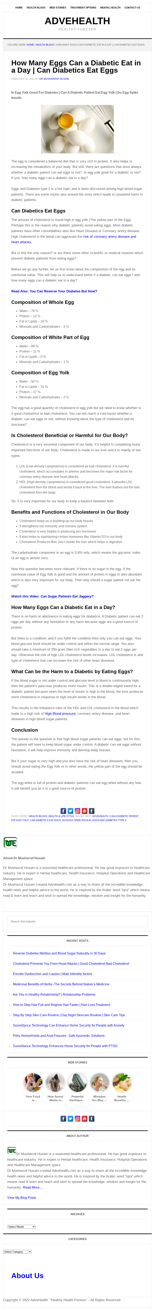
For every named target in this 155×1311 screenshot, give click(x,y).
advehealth (100, 816)
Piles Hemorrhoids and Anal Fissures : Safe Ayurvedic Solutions (59, 1035)
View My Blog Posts (21, 1197)
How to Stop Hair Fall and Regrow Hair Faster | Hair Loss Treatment (61, 1005)
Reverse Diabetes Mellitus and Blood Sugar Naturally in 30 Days (59, 953)
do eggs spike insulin (76, 820)
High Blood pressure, (60, 714)
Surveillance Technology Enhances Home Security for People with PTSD (65, 1046)
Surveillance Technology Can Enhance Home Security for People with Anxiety (68, 1025)
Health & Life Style (61, 816)
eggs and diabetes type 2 (109, 820)
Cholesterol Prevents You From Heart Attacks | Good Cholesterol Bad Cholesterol (71, 963)
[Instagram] (77, 811)
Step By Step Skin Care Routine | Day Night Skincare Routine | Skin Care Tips (69, 1015)
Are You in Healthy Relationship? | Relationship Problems (54, 994)
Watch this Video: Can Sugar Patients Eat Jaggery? (52, 596)
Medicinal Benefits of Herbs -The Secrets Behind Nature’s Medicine (61, 984)
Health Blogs (38, 816)
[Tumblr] (92, 811)
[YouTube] (85, 811)
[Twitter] (70, 811)
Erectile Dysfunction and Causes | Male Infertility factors (52, 974)
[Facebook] (63, 811)
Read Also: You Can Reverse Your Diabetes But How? (54, 291)
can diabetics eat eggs (45, 820)
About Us (27, 1275)
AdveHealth (77, 21)
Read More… (33, 1187)
